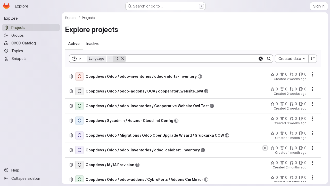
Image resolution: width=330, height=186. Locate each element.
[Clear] (261, 59)
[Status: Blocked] (265, 148)
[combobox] (291, 59)
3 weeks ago (297, 123)
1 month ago (297, 138)
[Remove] (123, 59)
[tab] (74, 43)
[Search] (269, 59)
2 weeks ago (297, 79)
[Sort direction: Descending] (313, 59)
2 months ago (296, 167)
